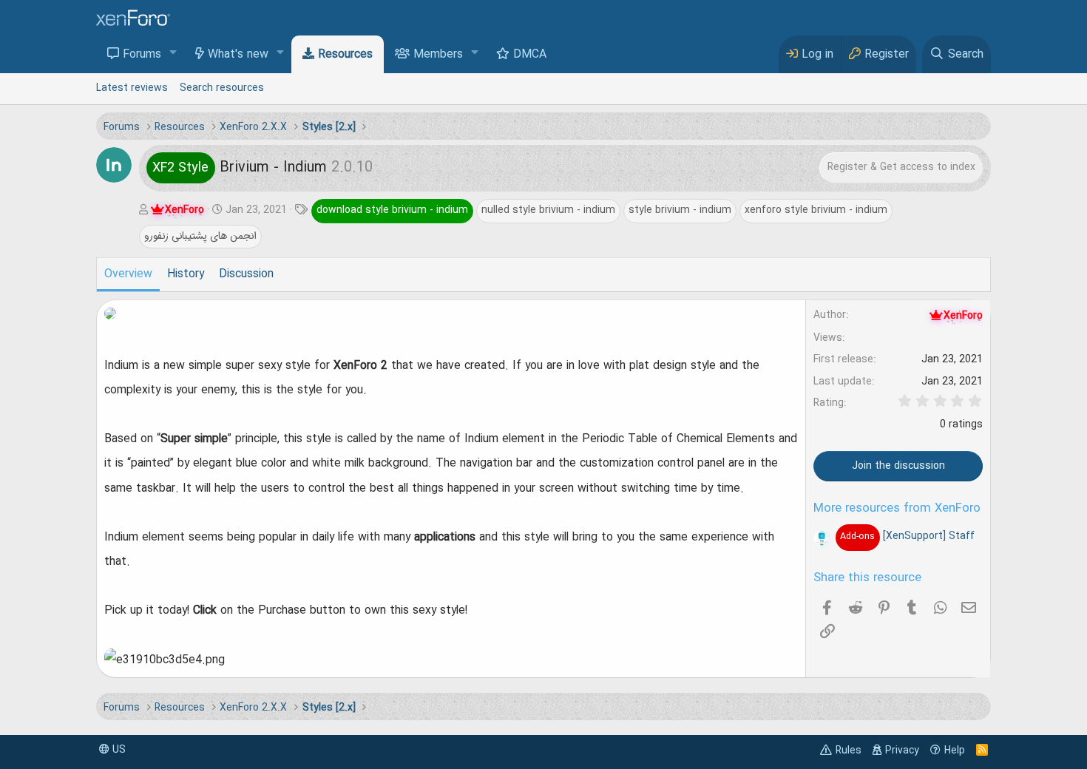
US (117, 750)
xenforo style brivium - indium (816, 210)
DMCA (529, 55)
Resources (345, 55)
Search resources (222, 88)
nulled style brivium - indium (548, 210)
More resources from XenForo (897, 508)
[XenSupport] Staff (907, 536)
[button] (173, 53)
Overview (128, 274)
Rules (848, 750)
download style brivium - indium (392, 210)
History (185, 274)
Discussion (246, 274)
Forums (142, 55)
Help (954, 750)
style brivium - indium (680, 210)
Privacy (902, 750)
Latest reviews (132, 88)
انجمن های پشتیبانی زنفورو (200, 236)
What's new (238, 55)
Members (438, 55)
